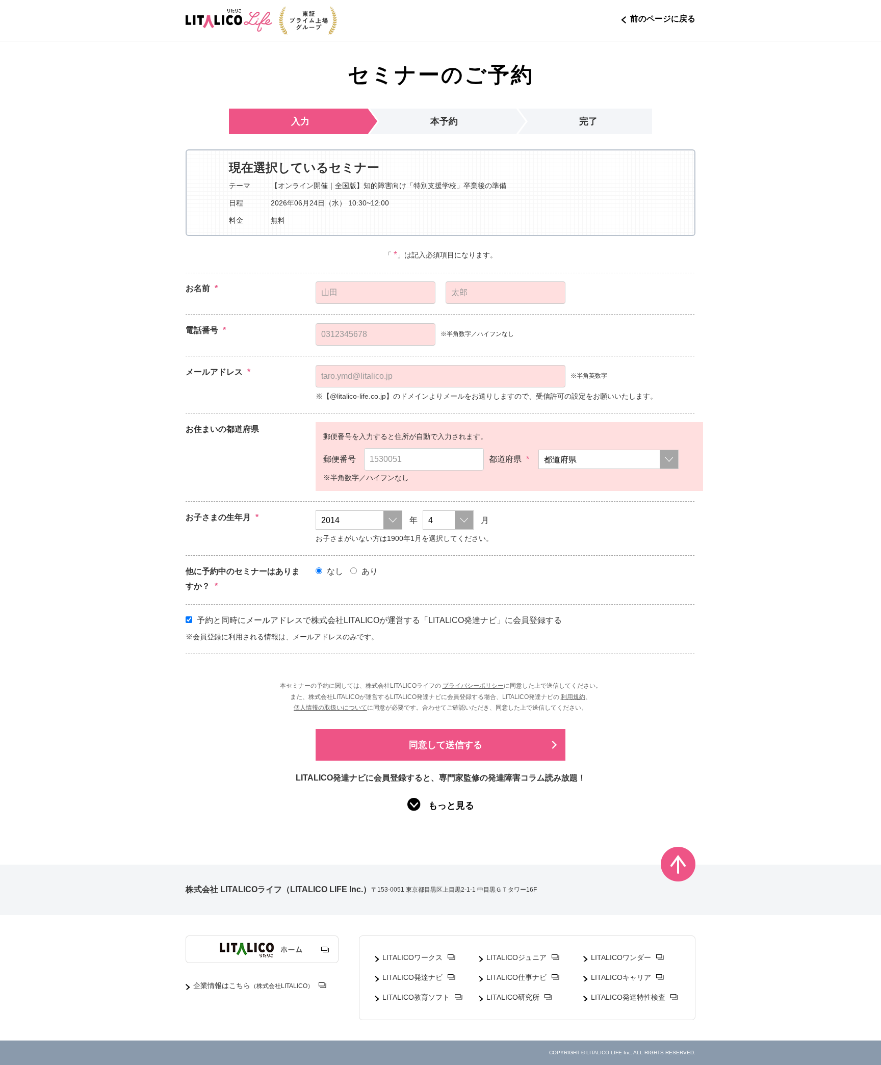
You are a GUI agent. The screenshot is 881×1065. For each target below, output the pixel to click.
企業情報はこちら (253, 985)
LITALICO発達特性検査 (628, 997)
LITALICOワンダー (621, 957)
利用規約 (573, 696)
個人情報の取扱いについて (330, 707)
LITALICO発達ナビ (412, 977)
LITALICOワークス (412, 957)
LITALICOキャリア (621, 977)
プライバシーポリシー (473, 685)
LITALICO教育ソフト (416, 997)
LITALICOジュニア (516, 957)
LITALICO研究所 (512, 997)
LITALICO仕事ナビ (516, 977)
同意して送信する (445, 745)
